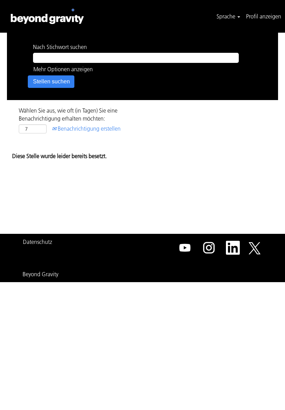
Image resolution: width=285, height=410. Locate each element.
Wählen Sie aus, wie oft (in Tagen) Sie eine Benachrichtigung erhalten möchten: (68, 114)
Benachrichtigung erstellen (88, 128)
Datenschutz (37, 241)
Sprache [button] (227, 16)
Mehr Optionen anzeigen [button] (63, 69)
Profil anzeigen (263, 16)
